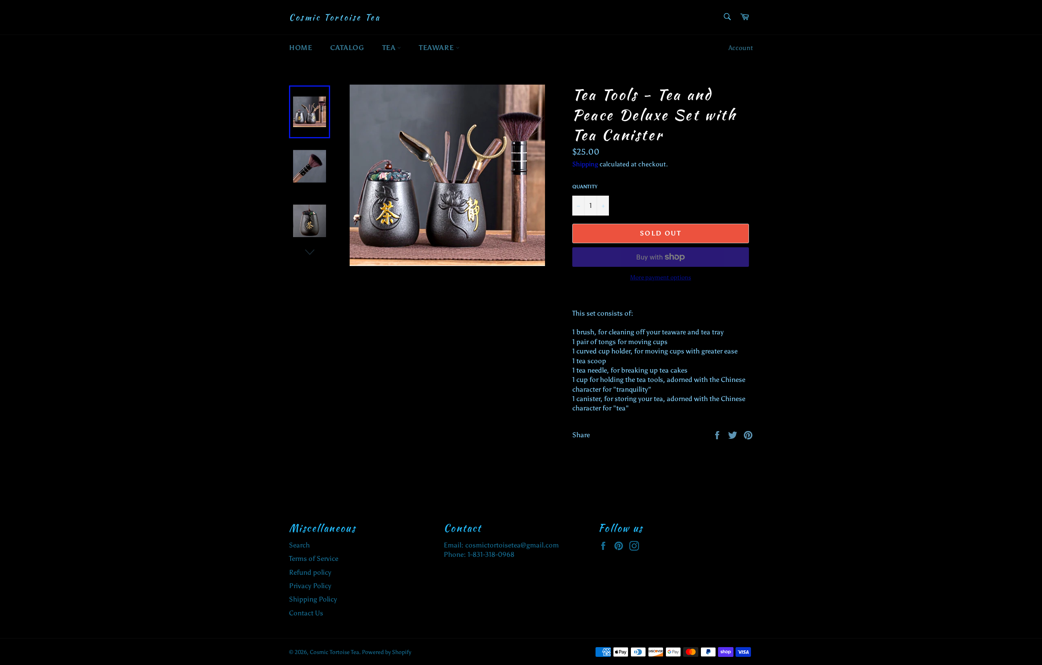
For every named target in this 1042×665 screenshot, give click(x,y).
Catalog (347, 48)
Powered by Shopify (386, 652)
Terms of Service (313, 558)
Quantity (585, 187)
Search (299, 545)
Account (741, 48)
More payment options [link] (660, 277)
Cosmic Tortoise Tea (334, 17)
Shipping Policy (313, 599)
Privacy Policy (310, 586)
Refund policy (310, 572)
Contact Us (306, 613)
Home (300, 48)
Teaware (437, 48)
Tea (389, 48)
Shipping (585, 164)
